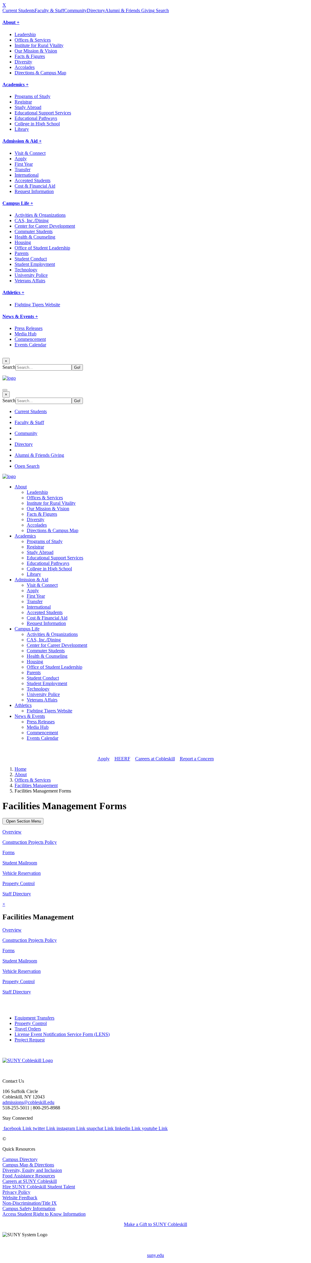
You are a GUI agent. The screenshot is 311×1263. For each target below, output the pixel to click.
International (27, 175)
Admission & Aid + (22, 141)
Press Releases (29, 328)
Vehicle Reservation (21, 873)
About (21, 774)
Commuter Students (34, 231)
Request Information (34, 191)
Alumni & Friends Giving (130, 10)
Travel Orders (28, 1028)
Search (162, 10)
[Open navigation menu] (4, 390)
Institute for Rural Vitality (39, 45)
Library (22, 129)
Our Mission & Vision (36, 50)
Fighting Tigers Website (37, 304)
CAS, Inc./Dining (32, 220)
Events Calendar (30, 344)
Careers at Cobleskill (155, 758)
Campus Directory (20, 1159)
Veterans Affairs (30, 280)
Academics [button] (25, 535)
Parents (22, 253)
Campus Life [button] (27, 628)
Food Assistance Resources (28, 1175)
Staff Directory (16, 893)
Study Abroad (28, 107)
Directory (96, 10)
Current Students (18, 10)
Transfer (22, 169)
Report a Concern (197, 758)
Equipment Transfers (34, 1017)
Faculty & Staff (49, 10)
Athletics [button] (23, 705)
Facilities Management (36, 785)
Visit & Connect (30, 153)
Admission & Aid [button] (31, 579)
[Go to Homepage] (27, 1060)
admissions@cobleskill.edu (28, 1102)
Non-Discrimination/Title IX (29, 1203)
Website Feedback (19, 1197)
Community (75, 10)
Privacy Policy (16, 1192)
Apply (21, 158)
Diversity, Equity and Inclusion (32, 1170)
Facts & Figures (30, 56)
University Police (31, 275)
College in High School (37, 123)
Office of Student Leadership (42, 247)
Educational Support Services (43, 112)
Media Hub (25, 333)
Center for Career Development (45, 226)
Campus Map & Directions (28, 1164)
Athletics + (13, 292)
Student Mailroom (19, 862)
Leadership (25, 34)
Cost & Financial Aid (35, 185)
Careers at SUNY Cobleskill (29, 1181)
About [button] (21, 486)
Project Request (30, 1039)
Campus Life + (17, 203)
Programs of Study (32, 96)
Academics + (15, 84)
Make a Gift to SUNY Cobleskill (155, 1224)
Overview (12, 831)
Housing (23, 242)
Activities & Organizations (40, 215)
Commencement (30, 339)
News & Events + (20, 316)
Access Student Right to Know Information (44, 1214)
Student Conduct (31, 258)
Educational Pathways (36, 118)
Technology (26, 269)
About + (10, 22)
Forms (8, 852)
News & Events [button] (30, 716)
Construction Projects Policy (29, 842)
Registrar (23, 101)
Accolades (25, 67)
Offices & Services (33, 39)
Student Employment (35, 264)
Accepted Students (32, 180)
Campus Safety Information (28, 1208)
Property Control (18, 883)
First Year (24, 164)
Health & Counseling (35, 236)
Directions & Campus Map (40, 72)
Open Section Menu (23, 821)
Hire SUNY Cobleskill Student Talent (38, 1186)
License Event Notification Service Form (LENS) (62, 1034)
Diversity (23, 61)
